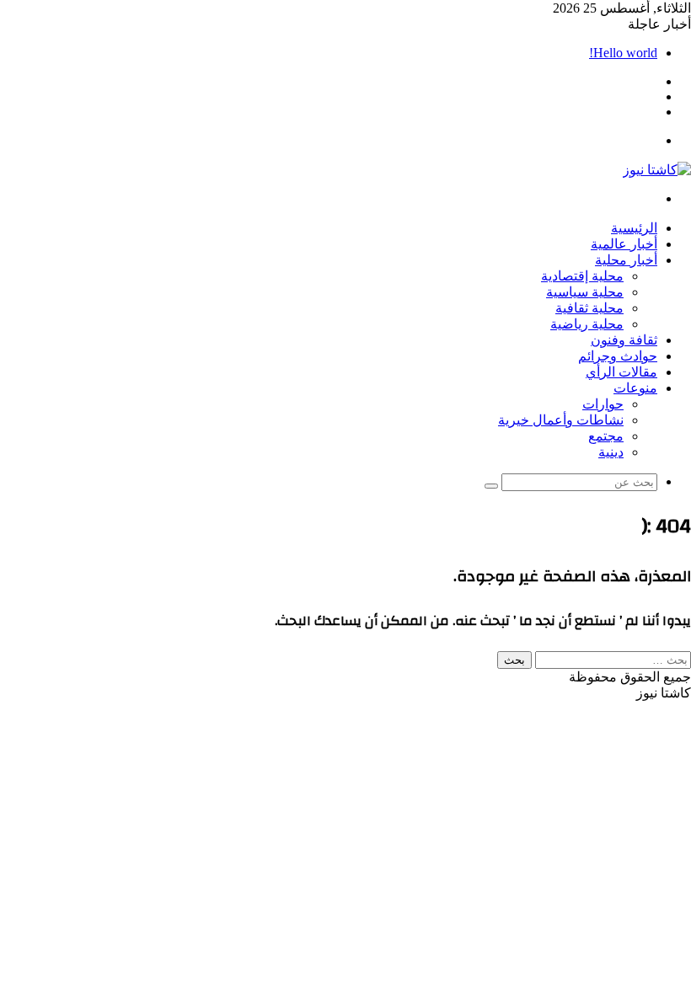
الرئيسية (634, 228)
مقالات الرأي (621, 372)
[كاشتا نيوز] (657, 170)
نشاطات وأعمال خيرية (561, 420)
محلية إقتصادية (582, 276)
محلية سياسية (585, 292)
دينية (611, 452)
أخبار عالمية (624, 244)
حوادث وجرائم (617, 356)
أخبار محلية (626, 260)
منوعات (635, 388)
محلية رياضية (587, 324)
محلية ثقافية (589, 308)
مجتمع (606, 436)
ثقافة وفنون (624, 340)
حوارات (603, 404)
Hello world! (623, 52)
